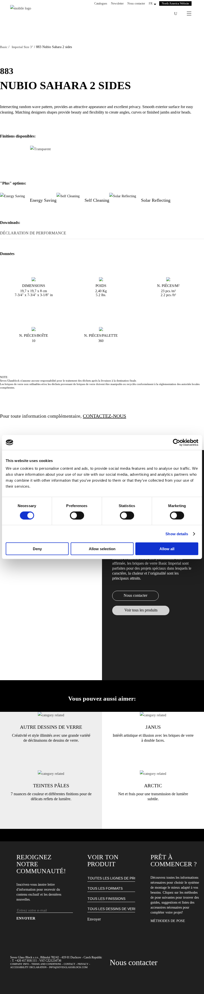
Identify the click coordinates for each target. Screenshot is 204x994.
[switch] (77, 515)
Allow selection (102, 549)
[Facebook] (145, 13)
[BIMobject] (164, 13)
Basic (3, 47)
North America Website (175, 3)
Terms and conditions (46, 964)
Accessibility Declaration (28, 967)
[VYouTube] (158, 13)
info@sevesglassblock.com (68, 967)
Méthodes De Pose (168, 921)
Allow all (166, 549)
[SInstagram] (151, 13)
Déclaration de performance (33, 233)
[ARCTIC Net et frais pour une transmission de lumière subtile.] (153, 774)
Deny (37, 549)
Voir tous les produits (140, 610)
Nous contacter (136, 3)
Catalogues (100, 3)
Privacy (83, 964)
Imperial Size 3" (22, 47)
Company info (19, 964)
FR (151, 3)
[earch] (175, 13)
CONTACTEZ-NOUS (104, 416)
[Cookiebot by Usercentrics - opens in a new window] (176, 442)
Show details (176, 533)
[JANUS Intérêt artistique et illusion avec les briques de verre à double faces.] (153, 715)
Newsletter (117, 3)
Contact (69, 964)
